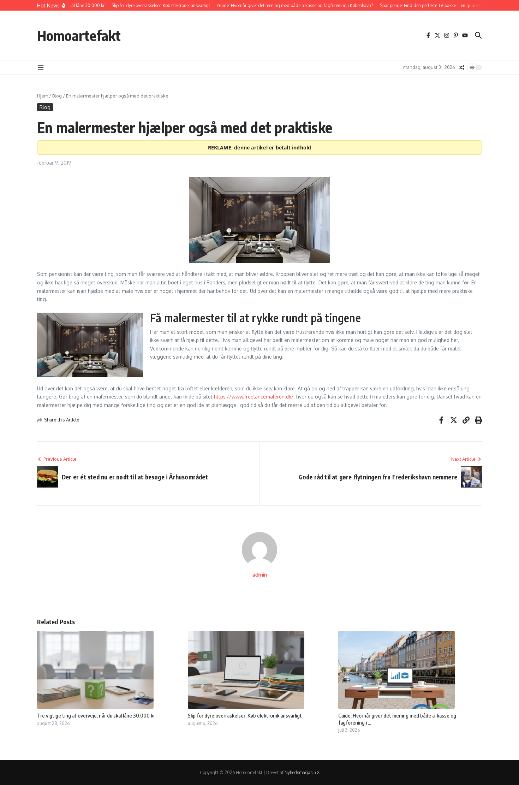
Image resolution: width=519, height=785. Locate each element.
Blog (57, 96)
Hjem (42, 96)
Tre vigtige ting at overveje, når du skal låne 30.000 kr (96, 715)
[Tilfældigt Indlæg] (461, 67)
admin (259, 574)
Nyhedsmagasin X (302, 772)
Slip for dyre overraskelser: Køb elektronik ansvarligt (245, 715)
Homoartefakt (79, 35)
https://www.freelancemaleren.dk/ (254, 397)
